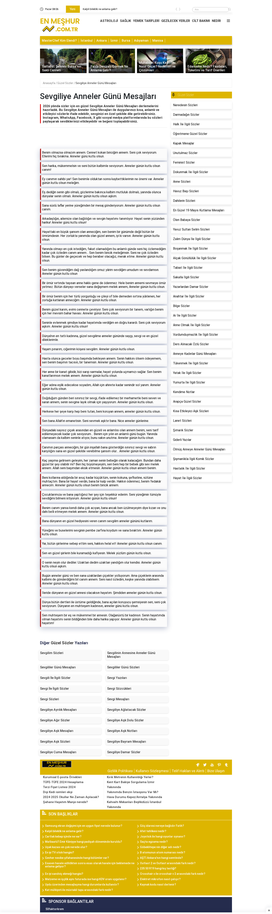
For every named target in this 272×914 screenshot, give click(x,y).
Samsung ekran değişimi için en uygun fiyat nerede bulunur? (117, 9)
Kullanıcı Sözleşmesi (152, 771)
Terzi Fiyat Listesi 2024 (59, 787)
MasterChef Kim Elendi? (59, 40)
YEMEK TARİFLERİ (146, 21)
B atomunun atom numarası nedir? (162, 852)
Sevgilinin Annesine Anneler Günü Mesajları (131, 655)
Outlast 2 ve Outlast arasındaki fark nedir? (168, 863)
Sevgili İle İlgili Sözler (55, 678)
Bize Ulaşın (216, 771)
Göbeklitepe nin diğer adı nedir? (160, 847)
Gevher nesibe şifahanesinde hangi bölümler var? (77, 857)
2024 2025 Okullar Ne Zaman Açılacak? (71, 797)
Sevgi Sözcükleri (119, 688)
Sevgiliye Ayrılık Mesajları (58, 710)
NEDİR (216, 21)
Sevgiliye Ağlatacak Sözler (126, 710)
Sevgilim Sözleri (51, 653)
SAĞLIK (125, 21)
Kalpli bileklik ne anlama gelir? (64, 831)
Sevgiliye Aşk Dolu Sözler (125, 720)
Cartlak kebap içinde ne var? (63, 836)
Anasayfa (49, 83)
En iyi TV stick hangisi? (59, 852)
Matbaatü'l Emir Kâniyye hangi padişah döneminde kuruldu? (83, 841)
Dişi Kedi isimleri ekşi (57, 792)
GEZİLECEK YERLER (175, 21)
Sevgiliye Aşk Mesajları (56, 731)
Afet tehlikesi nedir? (153, 831)
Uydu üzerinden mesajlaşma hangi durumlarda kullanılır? (82, 884)
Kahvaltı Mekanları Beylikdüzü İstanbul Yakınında (134, 804)
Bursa (126, 40)
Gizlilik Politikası (120, 771)
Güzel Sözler (65, 83)
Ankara (101, 40)
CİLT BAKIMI (201, 21)
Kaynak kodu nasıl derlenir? (158, 884)
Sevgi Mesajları (118, 699)
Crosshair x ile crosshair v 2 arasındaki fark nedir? (172, 873)
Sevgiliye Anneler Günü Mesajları (95, 83)
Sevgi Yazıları (117, 678)
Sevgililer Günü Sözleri (123, 667)
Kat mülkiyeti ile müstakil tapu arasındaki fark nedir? (79, 889)
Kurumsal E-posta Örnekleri (62, 777)
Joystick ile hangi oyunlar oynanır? (162, 836)
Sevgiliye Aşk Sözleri (55, 741)
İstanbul (87, 40)
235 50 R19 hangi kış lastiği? (158, 868)
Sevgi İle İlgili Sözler (54, 688)
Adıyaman (141, 40)
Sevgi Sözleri (49, 699)
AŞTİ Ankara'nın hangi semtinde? (161, 857)
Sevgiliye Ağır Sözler (55, 720)
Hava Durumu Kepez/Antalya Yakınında (134, 797)
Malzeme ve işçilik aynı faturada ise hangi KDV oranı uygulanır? (85, 879)
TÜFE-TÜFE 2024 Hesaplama (63, 782)
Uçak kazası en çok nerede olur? (66, 847)
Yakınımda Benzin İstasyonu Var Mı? (132, 792)
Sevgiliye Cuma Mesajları (58, 752)
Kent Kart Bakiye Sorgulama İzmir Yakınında (131, 784)
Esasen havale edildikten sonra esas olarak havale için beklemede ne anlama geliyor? (89, 865)
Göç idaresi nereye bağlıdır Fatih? (162, 825)
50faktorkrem (55, 909)
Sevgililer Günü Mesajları (58, 667)
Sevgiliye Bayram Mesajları (126, 741)
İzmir (114, 40)
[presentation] (176, 10)
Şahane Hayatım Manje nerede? (65, 802)
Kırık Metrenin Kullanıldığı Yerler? (130, 777)
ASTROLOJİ (109, 21)
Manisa (157, 40)
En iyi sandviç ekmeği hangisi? (64, 873)
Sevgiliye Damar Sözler (123, 752)
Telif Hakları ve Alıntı (188, 771)
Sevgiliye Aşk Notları (122, 731)
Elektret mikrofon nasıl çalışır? (160, 879)
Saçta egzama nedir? (154, 841)
